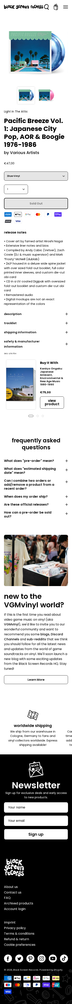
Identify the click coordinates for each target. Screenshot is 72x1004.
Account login (15, 909)
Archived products (18, 903)
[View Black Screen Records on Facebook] (8, 958)
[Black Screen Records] (23, 7)
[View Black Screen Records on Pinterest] (30, 958)
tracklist (10, 323)
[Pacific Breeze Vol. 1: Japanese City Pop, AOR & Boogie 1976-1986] (26, 95)
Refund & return (16, 939)
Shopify (58, 969)
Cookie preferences (19, 944)
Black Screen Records (25, 969)
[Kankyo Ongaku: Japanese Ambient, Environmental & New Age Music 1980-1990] (21, 384)
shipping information (20, 332)
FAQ (7, 897)
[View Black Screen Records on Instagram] (42, 958)
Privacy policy (15, 928)
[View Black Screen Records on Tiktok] (64, 958)
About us (11, 887)
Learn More (36, 680)
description (13, 314)
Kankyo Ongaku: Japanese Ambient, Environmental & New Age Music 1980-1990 (51, 376)
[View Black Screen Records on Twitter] (19, 958)
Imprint (10, 922)
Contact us (12, 892)
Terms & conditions (19, 933)
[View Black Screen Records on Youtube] (53, 958)
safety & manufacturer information (22, 344)
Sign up (36, 834)
